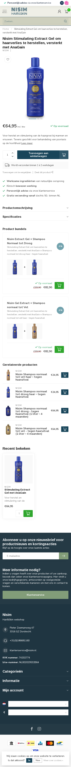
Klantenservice (35, 595)
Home (6, 29)
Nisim (6, 51)
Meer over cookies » (53, 760)
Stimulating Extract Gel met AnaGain (17, 491)
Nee (38, 760)
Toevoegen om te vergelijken (17, 172)
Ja (29, 760)
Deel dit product (43, 172)
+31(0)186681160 (19, 640)
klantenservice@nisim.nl (23, 650)
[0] (66, 11)
